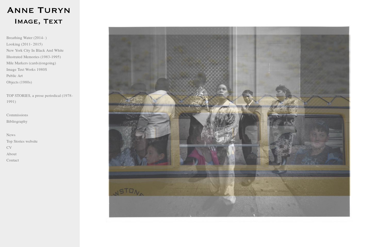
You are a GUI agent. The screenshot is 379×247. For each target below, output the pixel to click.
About (11, 153)
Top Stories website (22, 141)
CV (9, 147)
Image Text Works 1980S (26, 69)
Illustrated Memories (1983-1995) (33, 56)
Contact (12, 160)
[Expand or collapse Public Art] (26, 75)
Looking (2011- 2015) (24, 44)
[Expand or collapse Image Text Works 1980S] (50, 69)
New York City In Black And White (35, 50)
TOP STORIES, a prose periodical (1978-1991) (39, 98)
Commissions (17, 114)
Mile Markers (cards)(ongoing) (31, 62)
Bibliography (17, 121)
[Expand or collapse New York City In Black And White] (67, 50)
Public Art (14, 75)
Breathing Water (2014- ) (26, 37)
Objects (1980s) (19, 81)
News (10, 134)
